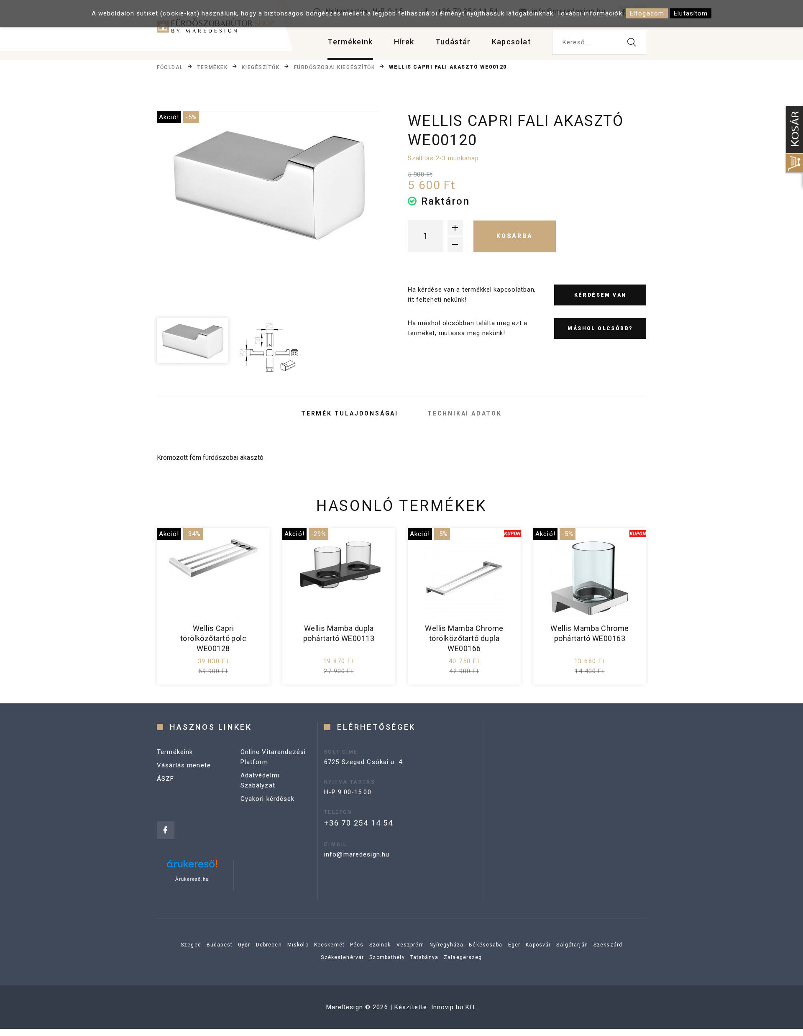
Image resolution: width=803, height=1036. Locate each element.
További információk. (590, 13)
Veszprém (410, 945)
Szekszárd (607, 945)
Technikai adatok (464, 413)
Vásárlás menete (184, 765)
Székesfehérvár (342, 957)
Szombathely (386, 957)
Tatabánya (424, 957)
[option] (268, 182)
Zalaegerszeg (463, 957)
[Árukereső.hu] (192, 867)
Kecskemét (329, 945)
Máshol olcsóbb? (600, 328)
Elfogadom (647, 13)
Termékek (212, 67)
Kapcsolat (511, 41)
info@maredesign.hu (356, 854)
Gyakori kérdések (267, 799)
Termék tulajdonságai (349, 413)
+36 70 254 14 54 (358, 822)
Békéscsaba (485, 945)
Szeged (191, 945)
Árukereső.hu (192, 879)
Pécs (357, 945)
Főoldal (170, 67)
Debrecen (269, 945)
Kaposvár (538, 945)
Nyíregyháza (446, 945)
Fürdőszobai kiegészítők (334, 67)
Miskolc (298, 945)
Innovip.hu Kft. (454, 1007)
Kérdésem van (600, 295)
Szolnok (380, 945)
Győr (244, 945)
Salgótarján (572, 945)
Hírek (404, 41)
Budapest (220, 945)
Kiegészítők (260, 67)
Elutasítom (691, 13)
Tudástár (453, 41)
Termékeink (350, 41)
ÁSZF (165, 778)
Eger (514, 945)
